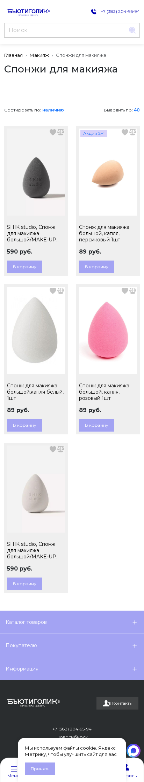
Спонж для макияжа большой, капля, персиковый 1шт (104, 233)
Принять (40, 768)
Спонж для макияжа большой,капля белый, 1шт (35, 391)
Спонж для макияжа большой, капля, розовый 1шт (104, 391)
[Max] (134, 751)
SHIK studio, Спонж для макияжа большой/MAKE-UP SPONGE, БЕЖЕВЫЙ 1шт (33, 550)
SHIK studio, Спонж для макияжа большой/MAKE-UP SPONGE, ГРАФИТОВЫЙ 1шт (31, 233)
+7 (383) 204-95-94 (72, 728)
